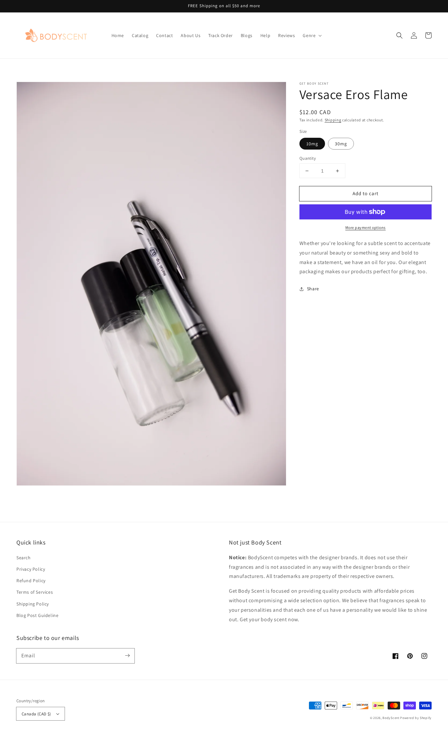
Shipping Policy (32, 604)
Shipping (333, 119)
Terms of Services (34, 592)
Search (23, 558)
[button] (311, 35)
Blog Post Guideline (37, 615)
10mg (312, 144)
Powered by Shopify (416, 718)
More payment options (365, 227)
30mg (341, 144)
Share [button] (313, 289)
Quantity (307, 158)
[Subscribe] (127, 655)
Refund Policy (31, 581)
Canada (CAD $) (36, 714)
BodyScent (390, 718)
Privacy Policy (30, 569)
